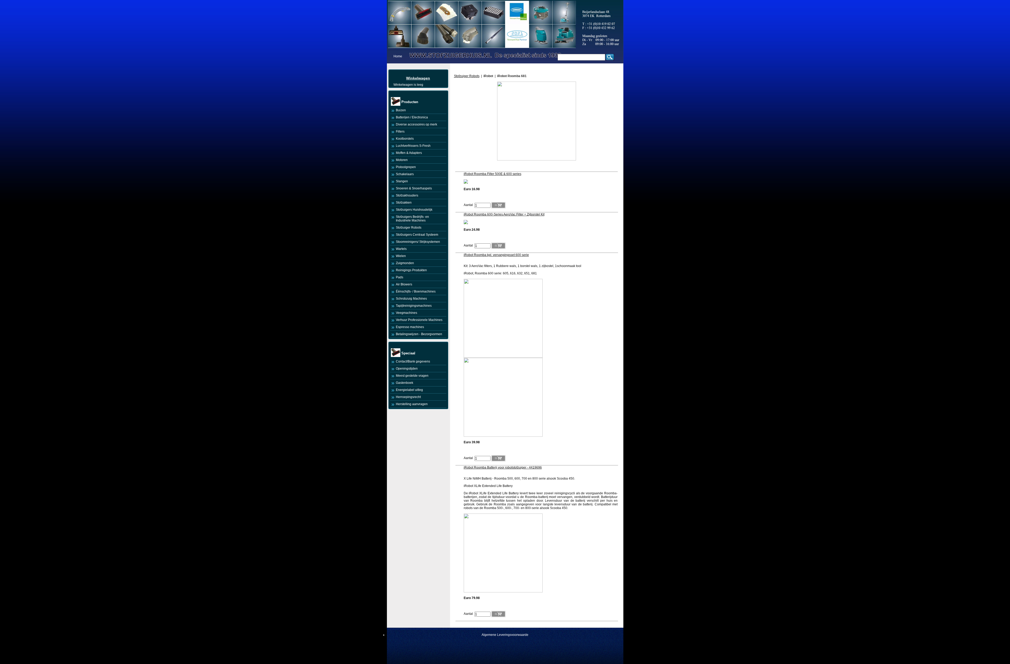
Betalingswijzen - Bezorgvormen (419, 334)
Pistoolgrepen (406, 167)
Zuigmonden (405, 263)
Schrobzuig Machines (411, 298)
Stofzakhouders (407, 195)
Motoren (402, 160)
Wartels (401, 249)
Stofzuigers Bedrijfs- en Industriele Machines (412, 218)
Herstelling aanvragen (412, 404)
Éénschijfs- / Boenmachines (416, 291)
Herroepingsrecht (408, 397)
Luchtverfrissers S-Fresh (413, 146)
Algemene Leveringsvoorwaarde (505, 635)
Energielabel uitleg (409, 390)
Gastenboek (404, 383)
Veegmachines (406, 313)
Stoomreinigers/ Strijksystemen (418, 242)
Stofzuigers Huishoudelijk (414, 210)
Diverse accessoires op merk (416, 124)
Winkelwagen (418, 78)
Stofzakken (404, 202)
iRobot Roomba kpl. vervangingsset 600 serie (496, 255)
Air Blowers (404, 284)
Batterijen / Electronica (412, 117)
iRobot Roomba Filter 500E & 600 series (492, 174)
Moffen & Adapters (409, 153)
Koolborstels (405, 138)
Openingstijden (407, 368)
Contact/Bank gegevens (413, 361)
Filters (400, 131)
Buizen (401, 110)
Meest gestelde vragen (412, 376)
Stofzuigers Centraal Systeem (417, 235)
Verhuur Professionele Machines (419, 320)
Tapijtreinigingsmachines (414, 306)
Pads (399, 277)
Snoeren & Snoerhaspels (414, 188)
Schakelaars (405, 174)
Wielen (401, 256)
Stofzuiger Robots (408, 227)
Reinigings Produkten (411, 270)
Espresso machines (410, 327)
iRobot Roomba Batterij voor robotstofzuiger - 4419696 (503, 467)
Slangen (402, 181)
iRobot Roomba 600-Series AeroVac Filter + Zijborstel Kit (504, 214)
